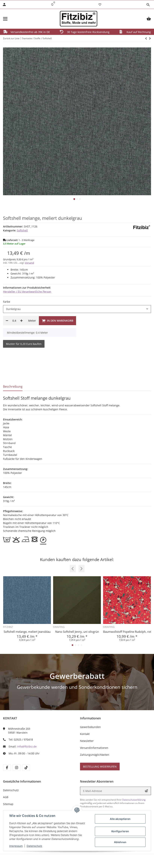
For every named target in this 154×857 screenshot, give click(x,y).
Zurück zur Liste (11, 38)
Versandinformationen (94, 748)
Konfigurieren (120, 831)
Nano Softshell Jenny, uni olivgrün (77, 631)
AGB (5, 797)
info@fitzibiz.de (27, 746)
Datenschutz (34, 845)
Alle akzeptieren (120, 818)
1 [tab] (74, 199)
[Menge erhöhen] (21, 320)
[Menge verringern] (7, 320)
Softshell (22, 230)
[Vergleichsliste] (52, 4)
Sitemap (8, 804)
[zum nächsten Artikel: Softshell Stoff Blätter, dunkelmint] (146, 38)
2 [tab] (77, 199)
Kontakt (85, 734)
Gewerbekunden (90, 727)
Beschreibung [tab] (13, 386)
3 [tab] (80, 199)
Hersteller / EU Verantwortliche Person (27, 291)
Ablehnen (120, 842)
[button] (148, 4)
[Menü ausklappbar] (5, 19)
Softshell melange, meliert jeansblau (27, 631)
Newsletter (87, 741)
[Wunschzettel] (99, 4)
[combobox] (77, 309)
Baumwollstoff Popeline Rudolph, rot (127, 631)
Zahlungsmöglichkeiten (94, 754)
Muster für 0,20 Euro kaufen (24, 344)
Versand (29, 262)
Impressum (16, 845)
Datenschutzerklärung (134, 799)
